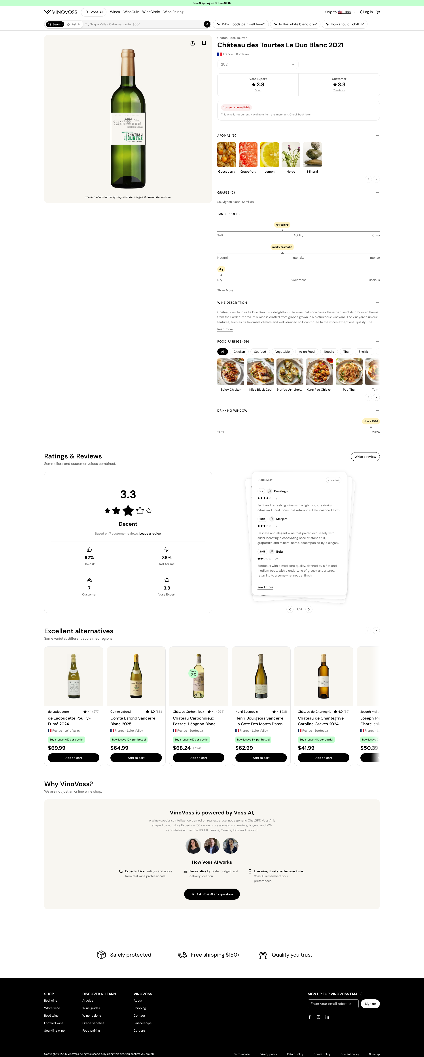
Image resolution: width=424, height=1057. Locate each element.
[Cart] (378, 12)
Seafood (260, 352)
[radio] (55, 24)
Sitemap (374, 1054)
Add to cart (73, 758)
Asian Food (307, 352)
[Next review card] (308, 609)
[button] (127, 24)
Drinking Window (232, 411)
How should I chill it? (347, 24)
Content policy (350, 1054)
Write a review (365, 457)
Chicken (239, 352)
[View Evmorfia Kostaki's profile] (193, 846)
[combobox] (258, 64)
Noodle (329, 352)
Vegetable (282, 352)
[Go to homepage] (60, 12)
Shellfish (364, 352)
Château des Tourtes (232, 38)
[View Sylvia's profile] (230, 846)
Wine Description (232, 303)
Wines (115, 11)
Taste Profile (228, 214)
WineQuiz (131, 11)
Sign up (370, 1004)
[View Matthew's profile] (212, 846)
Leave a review (150, 533)
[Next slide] (376, 179)
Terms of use (242, 1054)
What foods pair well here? (243, 24)
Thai (346, 352)
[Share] (192, 43)
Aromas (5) (226, 136)
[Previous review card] (289, 609)
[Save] (204, 43)
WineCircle (151, 11)
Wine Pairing (173, 11)
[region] (296, 24)
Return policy (295, 1054)
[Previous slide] (368, 179)
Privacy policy (268, 1054)
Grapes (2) (226, 192)
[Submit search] (207, 24)
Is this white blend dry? (298, 24)
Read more (225, 329)
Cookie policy (322, 1054)
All (222, 352)
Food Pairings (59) (233, 341)
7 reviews (339, 90)
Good (258, 90)
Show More (225, 290)
